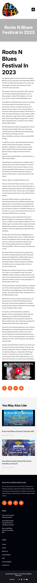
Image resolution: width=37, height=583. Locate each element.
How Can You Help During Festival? (8, 516)
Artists (4, 548)
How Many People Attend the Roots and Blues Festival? (8, 523)
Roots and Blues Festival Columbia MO (18, 431)
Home (4, 544)
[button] (33, 9)
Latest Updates (6, 562)
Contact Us (5, 565)
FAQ (3, 558)
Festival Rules (6, 555)
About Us (5, 551)
